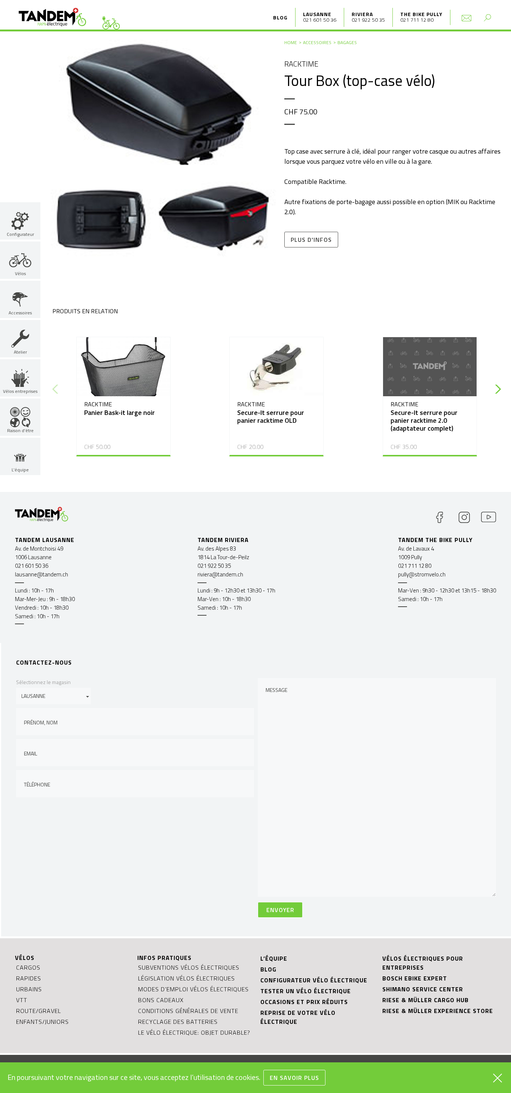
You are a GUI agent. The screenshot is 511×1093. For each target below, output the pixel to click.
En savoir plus (294, 1077)
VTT (21, 999)
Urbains (29, 989)
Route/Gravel (38, 1010)
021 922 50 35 (368, 20)
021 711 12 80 (417, 20)
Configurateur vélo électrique (313, 980)
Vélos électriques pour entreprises (422, 963)
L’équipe (273, 958)
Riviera (362, 14)
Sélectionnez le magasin (43, 682)
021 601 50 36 (319, 20)
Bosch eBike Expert (414, 978)
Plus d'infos (311, 239)
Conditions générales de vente (188, 1010)
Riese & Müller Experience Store (437, 1010)
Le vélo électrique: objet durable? (194, 1032)
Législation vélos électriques (186, 978)
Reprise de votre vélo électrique (298, 1017)
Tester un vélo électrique (305, 990)
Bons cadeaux (161, 999)
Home (290, 42)
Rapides (28, 978)
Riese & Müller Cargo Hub (425, 999)
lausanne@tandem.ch (41, 574)
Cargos (28, 967)
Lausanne (317, 14)
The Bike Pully (421, 14)
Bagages (347, 42)
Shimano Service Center (422, 989)
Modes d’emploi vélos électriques (193, 989)
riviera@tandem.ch (220, 574)
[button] (496, 389)
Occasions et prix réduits (304, 1001)
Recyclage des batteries (178, 1021)
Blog (280, 17)
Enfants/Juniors (42, 1021)
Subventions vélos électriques (188, 967)
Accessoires (317, 42)
